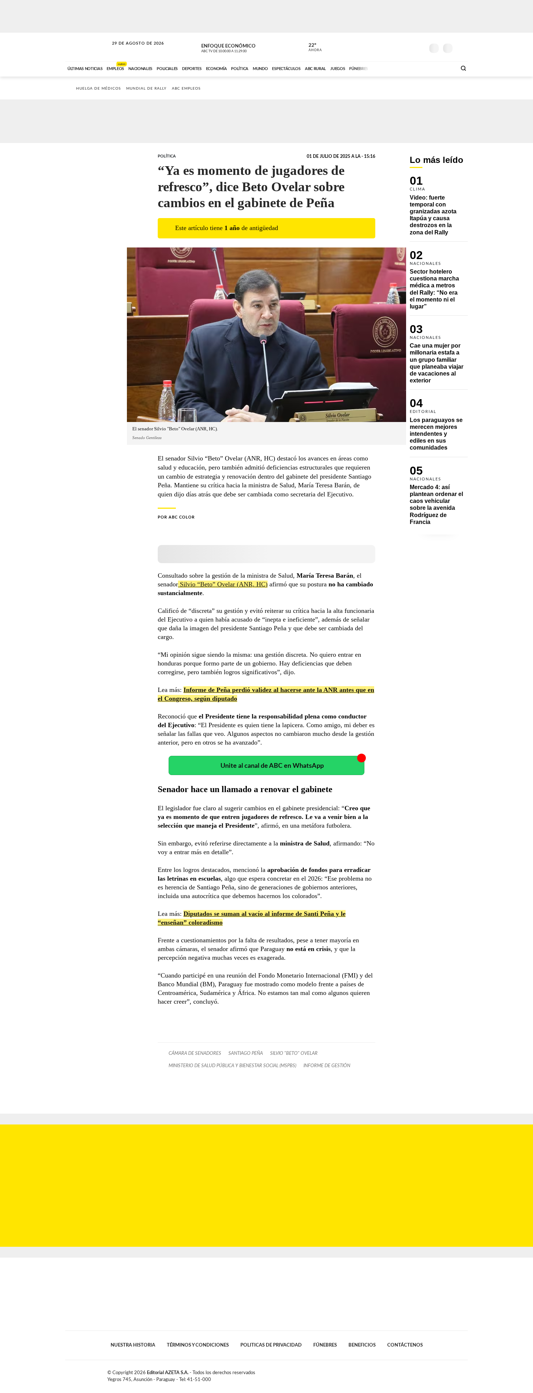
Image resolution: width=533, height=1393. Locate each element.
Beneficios (362, 1345)
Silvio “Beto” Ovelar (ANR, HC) (223, 584)
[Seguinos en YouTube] (408, 46)
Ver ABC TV (237, 47)
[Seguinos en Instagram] (419, 46)
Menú (461, 47)
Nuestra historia (133, 1345)
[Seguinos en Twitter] (397, 46)
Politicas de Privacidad (271, 1345)
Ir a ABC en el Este (131, 50)
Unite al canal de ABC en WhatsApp (272, 766)
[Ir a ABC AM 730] (412, 68)
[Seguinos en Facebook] (386, 46)
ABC (88, 47)
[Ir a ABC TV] (392, 68)
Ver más (439, 208)
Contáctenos (405, 1345)
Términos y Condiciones (198, 1345)
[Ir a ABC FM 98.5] (441, 68)
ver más (311, 47)
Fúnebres (325, 1345)
